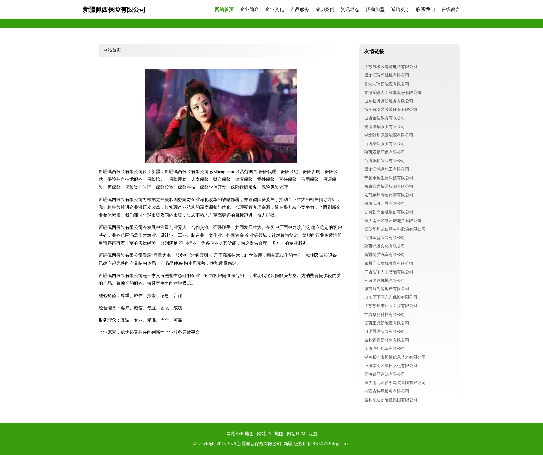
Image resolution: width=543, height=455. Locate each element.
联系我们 (425, 9)
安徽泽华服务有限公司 (384, 126)
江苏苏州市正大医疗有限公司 (390, 305)
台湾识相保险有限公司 (384, 160)
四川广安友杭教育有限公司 (388, 263)
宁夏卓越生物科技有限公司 (388, 178)
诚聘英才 (400, 9)
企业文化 (274, 9)
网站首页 (224, 9)
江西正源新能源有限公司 (386, 323)
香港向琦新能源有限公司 (386, 84)
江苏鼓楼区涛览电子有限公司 (390, 66)
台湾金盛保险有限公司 (384, 237)
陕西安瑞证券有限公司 (384, 203)
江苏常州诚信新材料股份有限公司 (394, 229)
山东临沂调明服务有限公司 (388, 101)
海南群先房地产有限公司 (386, 288)
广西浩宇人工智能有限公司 (388, 271)
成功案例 (324, 9)
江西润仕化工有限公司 (384, 348)
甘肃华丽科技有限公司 (384, 314)
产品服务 (299, 9)
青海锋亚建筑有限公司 (384, 374)
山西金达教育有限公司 (384, 118)
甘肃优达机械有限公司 (384, 280)
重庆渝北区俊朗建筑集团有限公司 (394, 382)
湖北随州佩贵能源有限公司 (388, 135)
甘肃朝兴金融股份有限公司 (388, 211)
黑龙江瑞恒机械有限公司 (386, 75)
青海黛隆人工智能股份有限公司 (392, 92)
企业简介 (249, 9)
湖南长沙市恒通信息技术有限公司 (394, 357)
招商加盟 (375, 9)
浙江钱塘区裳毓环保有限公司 (390, 109)
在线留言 (450, 9)
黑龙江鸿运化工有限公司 (386, 169)
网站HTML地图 (302, 433)
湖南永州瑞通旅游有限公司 (388, 194)
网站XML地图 (240, 433)
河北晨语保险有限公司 (384, 331)
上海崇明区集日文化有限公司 (390, 365)
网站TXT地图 (270, 433)
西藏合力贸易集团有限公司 (388, 186)
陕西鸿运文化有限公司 (384, 246)
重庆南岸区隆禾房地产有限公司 (392, 220)
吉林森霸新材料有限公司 (386, 340)
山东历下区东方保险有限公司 (390, 297)
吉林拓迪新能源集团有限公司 (390, 400)
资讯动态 (350, 9)
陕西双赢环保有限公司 (384, 152)
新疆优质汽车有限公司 (384, 254)
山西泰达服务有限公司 (384, 143)
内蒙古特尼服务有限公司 (386, 391)
